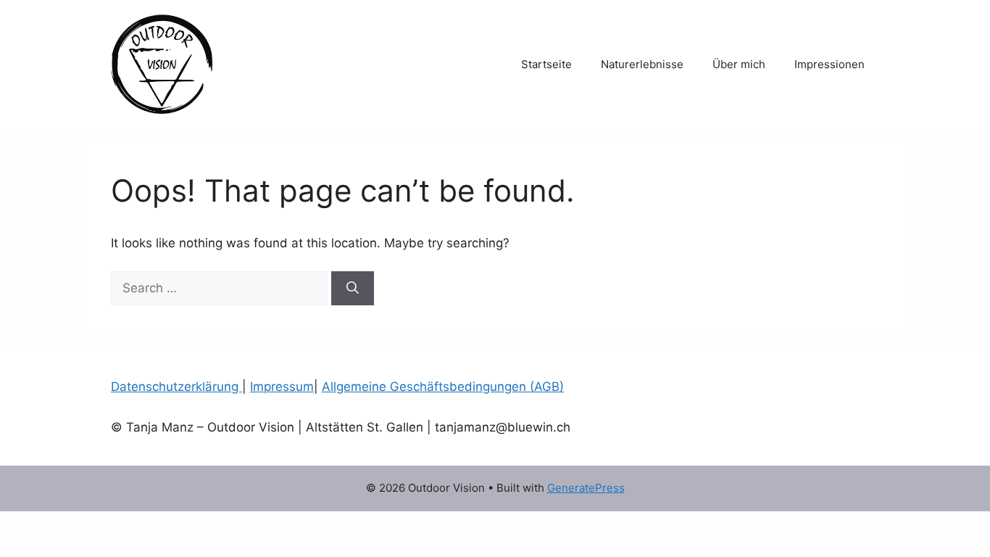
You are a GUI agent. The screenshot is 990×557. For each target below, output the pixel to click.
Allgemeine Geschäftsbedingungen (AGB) (443, 386)
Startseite (546, 64)
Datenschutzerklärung (176, 386)
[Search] (352, 288)
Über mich (738, 64)
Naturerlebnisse (642, 64)
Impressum (282, 386)
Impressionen (829, 64)
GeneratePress (586, 488)
